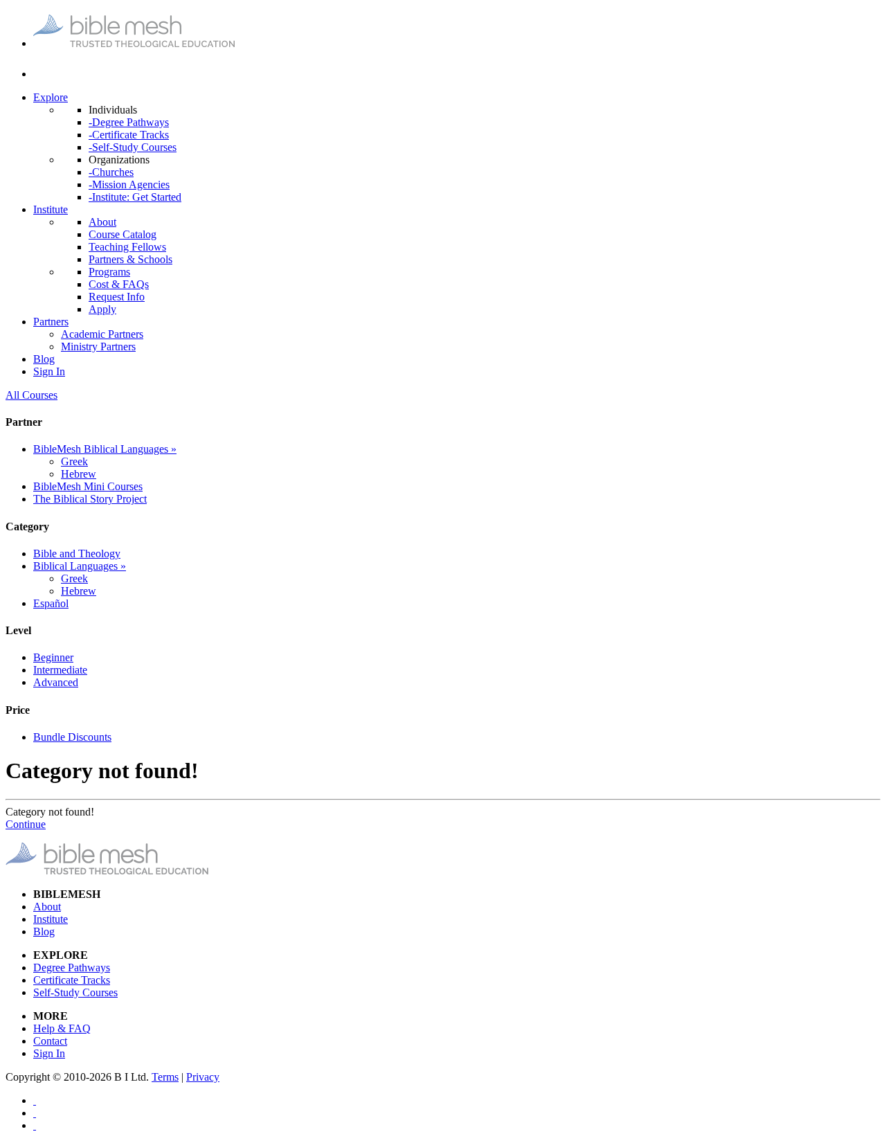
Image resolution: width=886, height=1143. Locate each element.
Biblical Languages (79, 566)
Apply (102, 309)
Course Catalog (122, 234)
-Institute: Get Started (135, 197)
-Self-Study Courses (133, 147)
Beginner (53, 657)
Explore (50, 97)
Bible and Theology (76, 553)
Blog (44, 359)
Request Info (117, 297)
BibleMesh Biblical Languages (105, 449)
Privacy (202, 1077)
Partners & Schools (130, 259)
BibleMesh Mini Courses (88, 486)
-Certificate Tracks (129, 135)
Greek (74, 461)
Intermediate (60, 670)
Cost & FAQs (119, 284)
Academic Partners (102, 334)
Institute (50, 209)
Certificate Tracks (71, 980)
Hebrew (78, 474)
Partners (51, 321)
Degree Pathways (71, 967)
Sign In (49, 371)
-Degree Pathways (129, 122)
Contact (50, 1041)
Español (51, 603)
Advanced (55, 682)
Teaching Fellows (127, 247)
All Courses (31, 395)
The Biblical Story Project (90, 499)
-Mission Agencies (129, 184)
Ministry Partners (98, 346)
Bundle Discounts (72, 737)
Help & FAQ (62, 1028)
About (102, 222)
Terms (165, 1077)
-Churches (111, 172)
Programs (109, 272)
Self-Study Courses (75, 992)
